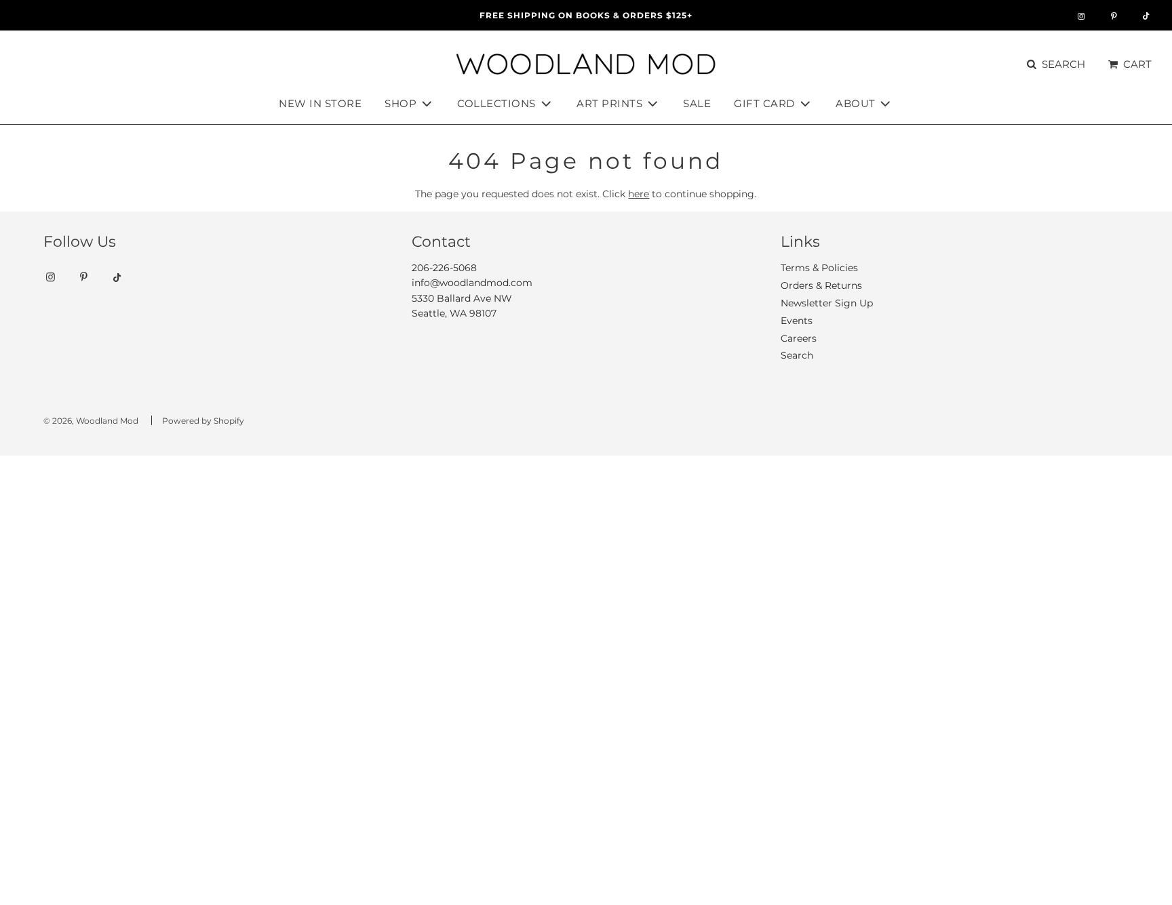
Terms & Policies (819, 268)
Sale (697, 103)
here (638, 194)
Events (797, 321)
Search (797, 355)
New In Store (320, 103)
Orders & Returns (821, 285)
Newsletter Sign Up (827, 303)
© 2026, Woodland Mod (90, 421)
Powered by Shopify (203, 421)
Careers (799, 338)
